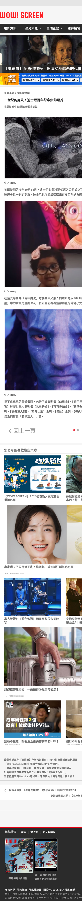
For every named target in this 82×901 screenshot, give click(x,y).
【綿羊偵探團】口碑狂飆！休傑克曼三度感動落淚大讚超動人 (37, 768)
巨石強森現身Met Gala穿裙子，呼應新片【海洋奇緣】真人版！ (39, 776)
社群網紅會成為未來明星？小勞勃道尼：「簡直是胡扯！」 (36, 772)
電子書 (34, 832)
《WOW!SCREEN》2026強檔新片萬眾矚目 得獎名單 (32, 498)
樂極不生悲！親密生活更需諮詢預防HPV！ (31, 741)
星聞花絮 (53, 28)
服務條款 (22, 890)
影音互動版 (49, 832)
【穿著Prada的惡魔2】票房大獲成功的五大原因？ (32, 764)
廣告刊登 (10, 890)
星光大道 (31, 28)
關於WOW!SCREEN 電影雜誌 (59, 890)
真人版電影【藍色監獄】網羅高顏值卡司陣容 (31, 620)
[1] (78, 430)
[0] (74, 430)
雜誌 (23, 832)
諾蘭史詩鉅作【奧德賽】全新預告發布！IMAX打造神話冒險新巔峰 (40, 760)
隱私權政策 (35, 890)
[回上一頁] (22, 431)
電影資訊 (10, 28)
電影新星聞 (23, 93)
